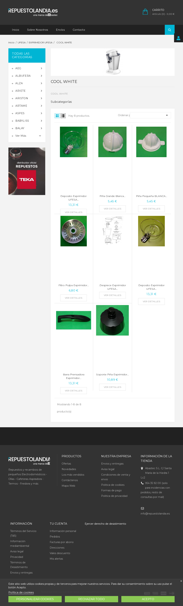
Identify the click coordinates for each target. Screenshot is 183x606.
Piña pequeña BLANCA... (151, 196)
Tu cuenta (58, 523)
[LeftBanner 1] (26, 171)
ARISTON (21, 98)
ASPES (20, 113)
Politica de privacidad (114, 496)
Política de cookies (21, 592)
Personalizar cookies (35, 599)
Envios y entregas (112, 463)
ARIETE (20, 90)
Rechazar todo (91, 599)
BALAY (19, 128)
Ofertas (66, 463)
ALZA (19, 83)
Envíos (60, 29)
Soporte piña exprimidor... (112, 374)
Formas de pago (111, 490)
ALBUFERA (23, 75)
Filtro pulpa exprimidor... (73, 285)
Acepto (148, 599)
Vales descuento (60, 553)
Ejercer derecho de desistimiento (105, 523)
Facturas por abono (62, 542)
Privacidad (16, 557)
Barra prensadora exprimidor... (73, 376)
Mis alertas (56, 558)
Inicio (15, 29)
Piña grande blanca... (112, 196)
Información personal (63, 531)
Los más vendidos (73, 474)
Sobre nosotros (37, 29)
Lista (63, 116)
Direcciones (57, 547)
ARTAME (21, 105)
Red (57, 116)
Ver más (20, 135)
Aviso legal (107, 469)
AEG (18, 68)
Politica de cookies (112, 484)
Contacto (79, 29)
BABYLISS (22, 120)
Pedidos (55, 536)
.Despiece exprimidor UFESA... (112, 287)
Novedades (69, 469)
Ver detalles (73, 212)
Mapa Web (68, 485)
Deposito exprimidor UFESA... (73, 197)
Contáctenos (70, 480)
